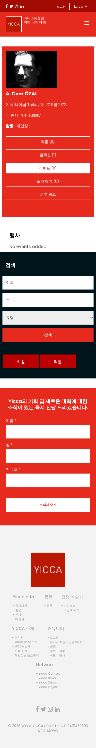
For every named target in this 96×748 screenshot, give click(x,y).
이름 (11, 420)
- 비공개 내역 (70, 610)
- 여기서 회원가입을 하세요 (66, 642)
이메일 (13, 469)
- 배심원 (18, 619)
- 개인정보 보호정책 (25, 655)
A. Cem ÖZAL (22, 93)
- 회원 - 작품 (56, 651)
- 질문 (17, 610)
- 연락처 (17, 637)
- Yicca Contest (48, 673)
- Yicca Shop (46, 682)
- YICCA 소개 (21, 646)
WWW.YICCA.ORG (36, 725)
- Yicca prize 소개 (24, 642)
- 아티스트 (68, 605)
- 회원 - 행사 (56, 655)
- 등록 (48, 605)
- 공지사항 (20, 605)
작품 (58, 362)
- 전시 (17, 614)
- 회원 (52, 646)
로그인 (61, 6)
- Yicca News (46, 678)
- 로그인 (53, 637)
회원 (21, 362)
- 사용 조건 (19, 651)
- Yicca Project (47, 687)
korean (79, 6)
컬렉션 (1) (48, 154)
